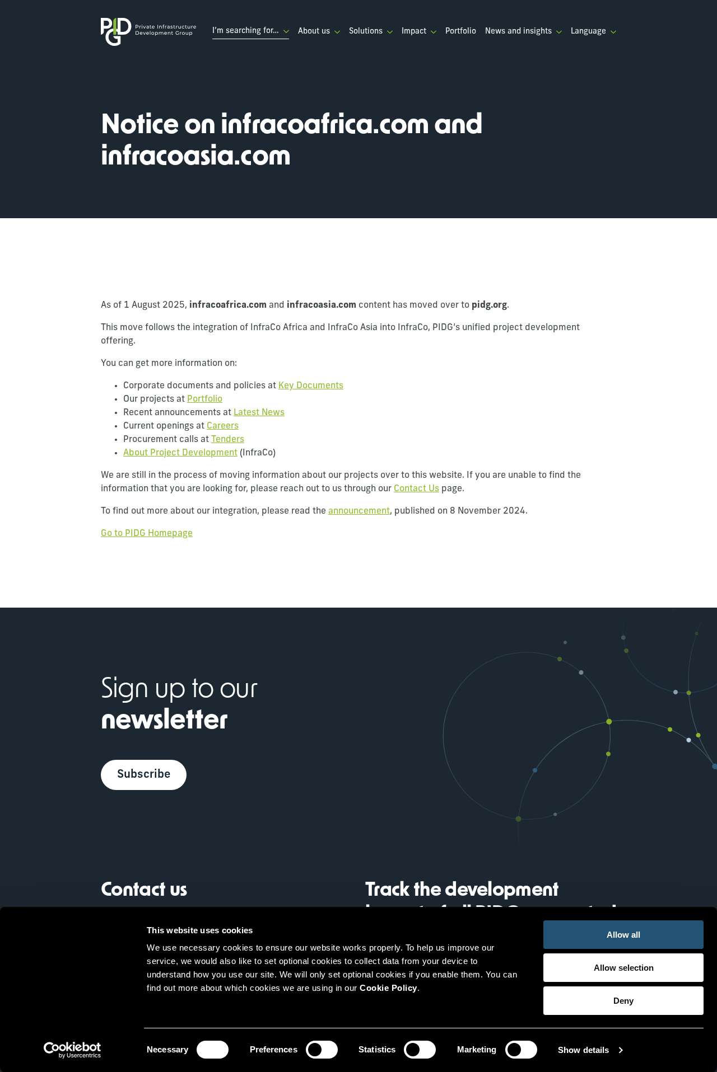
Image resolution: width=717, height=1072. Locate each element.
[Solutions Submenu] (388, 32)
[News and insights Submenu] (557, 32)
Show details (583, 1050)
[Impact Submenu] (431, 32)
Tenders (227, 439)
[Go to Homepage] (148, 32)
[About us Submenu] (335, 32)
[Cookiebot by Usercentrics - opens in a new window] (73, 1050)
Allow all (623, 934)
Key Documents (310, 386)
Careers (223, 426)
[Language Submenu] (611, 32)
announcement (359, 511)
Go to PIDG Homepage (147, 533)
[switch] (322, 1050)
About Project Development (180, 453)
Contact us (144, 891)
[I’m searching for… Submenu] (284, 31)
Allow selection (624, 967)
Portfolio (460, 31)
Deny (623, 1000)
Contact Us (416, 489)
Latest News (259, 412)
